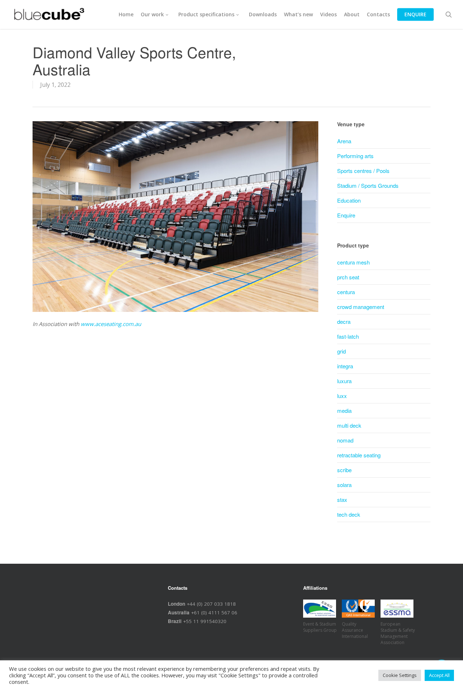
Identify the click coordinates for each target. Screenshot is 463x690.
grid (341, 351)
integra (345, 366)
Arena (344, 141)
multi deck (349, 425)
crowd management (360, 306)
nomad (345, 440)
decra (344, 321)
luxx (342, 395)
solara (344, 484)
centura (346, 292)
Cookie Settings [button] (400, 675)
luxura (344, 381)
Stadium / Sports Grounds (368, 185)
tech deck (348, 514)
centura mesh (353, 262)
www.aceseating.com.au (111, 323)
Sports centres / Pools (363, 170)
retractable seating (359, 455)
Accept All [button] (439, 675)
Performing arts (355, 156)
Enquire (346, 215)
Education (349, 200)
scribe (344, 470)
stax (342, 499)
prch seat (348, 277)
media (344, 410)
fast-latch (348, 336)
